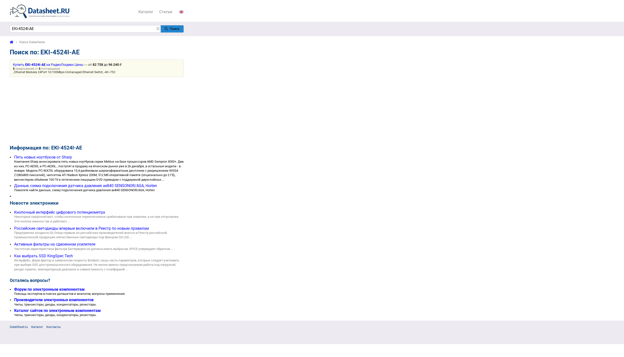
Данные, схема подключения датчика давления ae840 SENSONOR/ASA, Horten (85, 185)
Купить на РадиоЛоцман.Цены (48, 65)
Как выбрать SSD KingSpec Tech (43, 256)
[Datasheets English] (181, 12)
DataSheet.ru (19, 327)
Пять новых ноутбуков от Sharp (43, 157)
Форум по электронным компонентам (49, 289)
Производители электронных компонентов (54, 300)
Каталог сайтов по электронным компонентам (57, 310)
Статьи (165, 12)
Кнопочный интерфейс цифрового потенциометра (59, 212)
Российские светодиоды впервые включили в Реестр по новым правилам (81, 228)
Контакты (53, 327)
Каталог (145, 12)
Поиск (175, 29)
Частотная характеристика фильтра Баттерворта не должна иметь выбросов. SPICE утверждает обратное (92, 249)
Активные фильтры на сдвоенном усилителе (54, 244)
